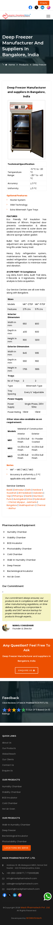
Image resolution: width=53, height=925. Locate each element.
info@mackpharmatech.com (22, 878)
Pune (9, 499)
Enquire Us (7, 770)
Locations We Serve (16, 848)
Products (23, 64)
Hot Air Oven (13, 576)
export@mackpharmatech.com (23, 889)
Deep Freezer (14, 565)
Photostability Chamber (19, 548)
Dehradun (19, 489)
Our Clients (8, 759)
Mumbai (38, 495)
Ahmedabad (24, 492)
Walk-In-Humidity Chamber (21, 559)
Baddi (9, 489)
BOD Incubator (14, 543)
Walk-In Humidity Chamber (16, 824)
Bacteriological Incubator (20, 571)
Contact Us (8, 765)
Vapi (9, 495)
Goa (30, 499)
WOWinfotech (34, 918)
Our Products (9, 748)
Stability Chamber (16, 537)
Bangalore (12, 505)
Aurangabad (20, 499)
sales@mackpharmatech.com (22, 883)
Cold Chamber (14, 554)
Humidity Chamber (17, 532)
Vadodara (38, 492)
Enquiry (43, 2)
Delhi (28, 489)
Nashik (28, 495)
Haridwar (37, 489)
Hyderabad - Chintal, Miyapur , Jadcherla (26, 501)
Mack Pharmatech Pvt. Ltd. (35, 907)
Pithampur (18, 495)
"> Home (8, 64)
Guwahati (11, 492)
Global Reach (9, 753)
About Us (6, 742)
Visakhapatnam (27, 505)
